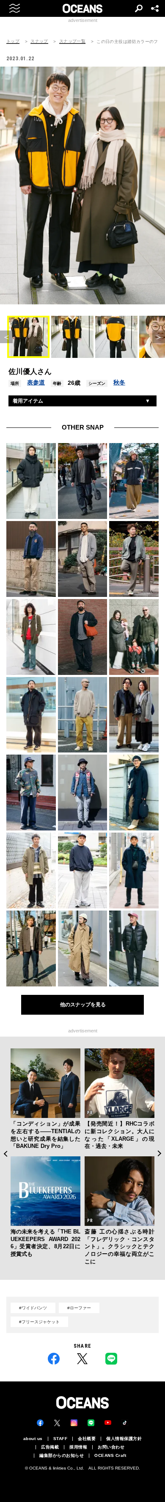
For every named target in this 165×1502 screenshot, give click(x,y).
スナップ (39, 41)
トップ (12, 41)
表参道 (36, 382)
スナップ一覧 (72, 41)
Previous (5, 1153)
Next (159, 1153)
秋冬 (119, 382)
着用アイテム (28, 401)
